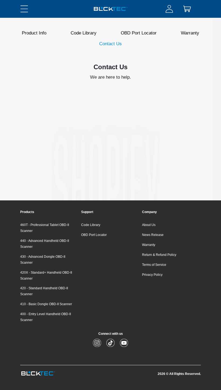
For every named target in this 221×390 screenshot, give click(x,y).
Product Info (34, 33)
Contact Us (110, 43)
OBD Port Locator (139, 33)
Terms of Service (154, 265)
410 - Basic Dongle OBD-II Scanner (46, 304)
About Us (149, 225)
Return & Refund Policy (159, 255)
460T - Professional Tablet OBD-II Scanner (44, 228)
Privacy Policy (152, 275)
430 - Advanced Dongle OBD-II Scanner (42, 259)
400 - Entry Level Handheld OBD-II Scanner (45, 317)
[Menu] (24, 9)
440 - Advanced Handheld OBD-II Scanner (44, 244)
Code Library (83, 33)
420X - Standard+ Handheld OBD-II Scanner (46, 275)
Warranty (190, 33)
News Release (153, 235)
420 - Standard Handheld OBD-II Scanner (44, 291)
